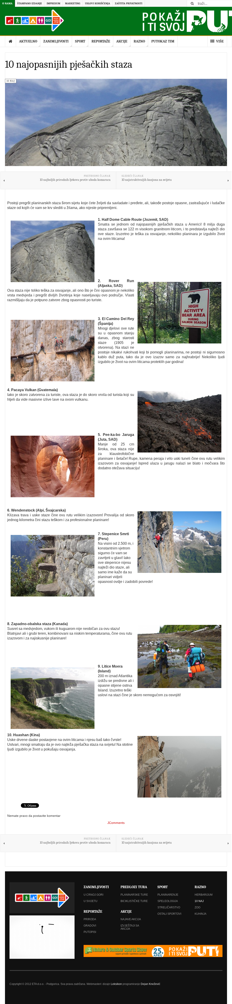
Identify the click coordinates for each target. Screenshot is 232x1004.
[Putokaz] (34, 20)
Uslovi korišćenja (97, 3)
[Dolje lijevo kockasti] (42, 937)
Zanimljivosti (56, 41)
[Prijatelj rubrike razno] (153, 951)
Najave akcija (131, 919)
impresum (53, 3)
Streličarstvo (168, 907)
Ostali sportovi (169, 913)
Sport (80, 41)
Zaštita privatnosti (128, 3)
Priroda (90, 919)
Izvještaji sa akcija (130, 927)
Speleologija (167, 901)
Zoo (197, 907)
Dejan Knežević (150, 984)
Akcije (121, 41)
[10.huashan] (179, 767)
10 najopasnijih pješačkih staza (68, 64)
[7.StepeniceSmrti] (53, 566)
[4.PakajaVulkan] (179, 422)
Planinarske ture (134, 894)
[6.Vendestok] (179, 542)
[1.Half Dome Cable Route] (53, 251)
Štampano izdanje (29, 3)
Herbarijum (204, 894)
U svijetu (90, 901)
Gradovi (90, 925)
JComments (116, 823)
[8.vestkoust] (179, 656)
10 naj (199, 901)
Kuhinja (200, 913)
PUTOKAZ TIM (162, 41)
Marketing (72, 3)
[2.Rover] (179, 313)
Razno (139, 41)
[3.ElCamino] (53, 351)
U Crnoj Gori (93, 894)
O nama (7, 3)
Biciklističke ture (134, 901)
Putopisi (90, 932)
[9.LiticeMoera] (53, 698)
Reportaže (101, 41)
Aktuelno (28, 41)
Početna (10, 41)
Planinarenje (167, 894)
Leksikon (116, 984)
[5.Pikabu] (53, 466)
